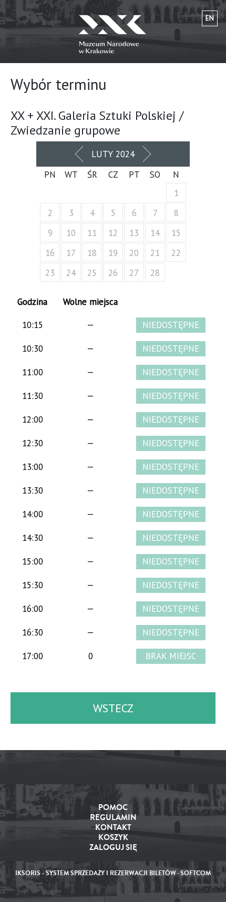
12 (113, 233)
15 (176, 233)
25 (92, 273)
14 (155, 233)
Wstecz (113, 708)
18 (92, 253)
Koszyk (113, 838)
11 (92, 233)
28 (155, 273)
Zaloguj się (113, 848)
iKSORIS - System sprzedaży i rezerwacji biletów (95, 873)
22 (176, 253)
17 (71, 253)
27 (134, 273)
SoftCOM (195, 873)
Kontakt (113, 828)
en (210, 18)
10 (71, 233)
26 (113, 273)
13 (134, 233)
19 (113, 253)
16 (50, 253)
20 (134, 253)
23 (50, 273)
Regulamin (113, 818)
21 (155, 253)
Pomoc (113, 808)
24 (71, 273)
